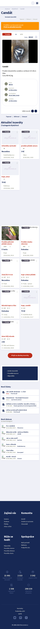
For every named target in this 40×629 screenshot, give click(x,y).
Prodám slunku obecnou (26, 243)
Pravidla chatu (8, 553)
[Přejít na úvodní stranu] (2, 9)
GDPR (20, 614)
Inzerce (7, 9)
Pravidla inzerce (13, 373)
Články (6, 524)
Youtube (14, 618)
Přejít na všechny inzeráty (20, 355)
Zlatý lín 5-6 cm (7, 275)
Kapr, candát (26, 305)
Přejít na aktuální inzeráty (12, 27)
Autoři (23, 519)
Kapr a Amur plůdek (28, 275)
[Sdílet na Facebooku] (32, 111)
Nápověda (11, 376)
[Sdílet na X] (35, 111)
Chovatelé (24, 524)
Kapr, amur (6, 177)
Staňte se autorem (27, 521)
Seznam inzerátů (10, 17)
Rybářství (15, 9)
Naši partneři (25, 543)
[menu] (37, 3)
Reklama (24, 545)
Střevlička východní (9, 146)
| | (28, 19)
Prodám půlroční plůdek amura (8, 243)
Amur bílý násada (8, 336)
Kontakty (20, 608)
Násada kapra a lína (9, 305)
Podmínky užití (20, 611)
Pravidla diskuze (9, 551)
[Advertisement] (20, 208)
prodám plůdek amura (29, 146)
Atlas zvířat (7, 526)
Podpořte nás (25, 547)
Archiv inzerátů (13, 371)
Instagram (20, 618)
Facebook (26, 618)
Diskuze (6, 521)
